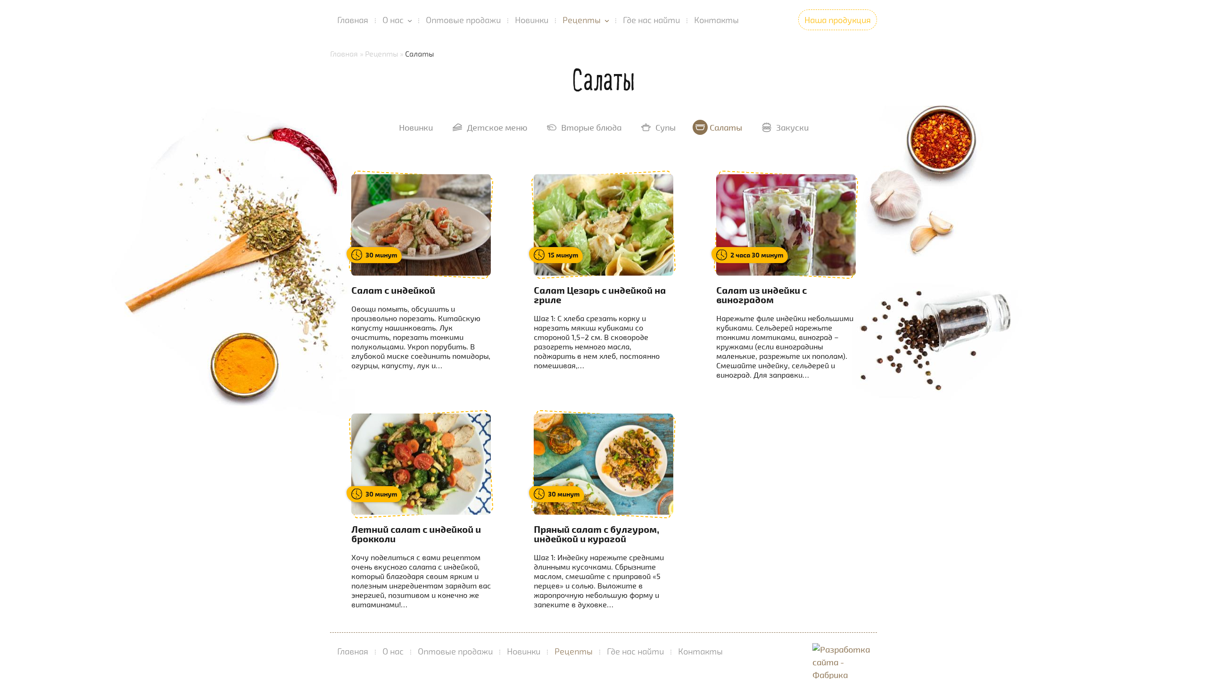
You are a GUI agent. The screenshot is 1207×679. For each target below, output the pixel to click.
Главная (352, 20)
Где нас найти (651, 20)
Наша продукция (837, 20)
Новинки (531, 20)
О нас (393, 20)
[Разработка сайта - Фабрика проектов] (844, 651)
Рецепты (581, 20)
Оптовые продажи (463, 20)
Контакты (716, 20)
